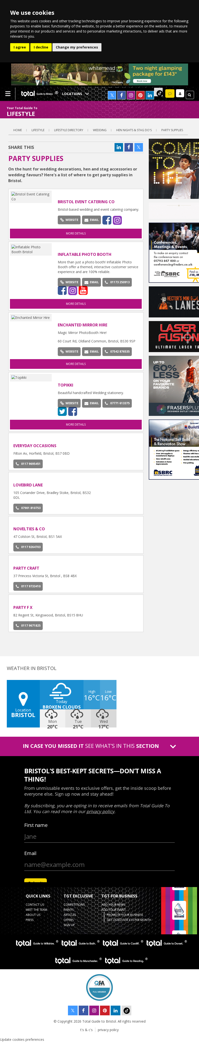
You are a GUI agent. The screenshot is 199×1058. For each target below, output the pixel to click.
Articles (70, 915)
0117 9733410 (31, 586)
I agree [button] (20, 47)
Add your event (113, 910)
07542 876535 (120, 351)
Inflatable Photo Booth (84, 254)
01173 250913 (120, 282)
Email (94, 220)
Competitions (74, 905)
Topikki (65, 385)
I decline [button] (41, 47)
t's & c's (86, 1029)
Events (69, 910)
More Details (76, 233)
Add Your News (113, 905)
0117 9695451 (31, 464)
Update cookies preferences (22, 1039)
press (29, 920)
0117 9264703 (31, 547)
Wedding (100, 130)
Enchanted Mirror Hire (82, 325)
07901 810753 (31, 508)
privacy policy (108, 1029)
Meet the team (36, 910)
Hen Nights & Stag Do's (134, 130)
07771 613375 (120, 403)
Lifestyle (38, 130)
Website (72, 220)
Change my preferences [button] (77, 47)
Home (17, 130)
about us (33, 915)
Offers (69, 920)
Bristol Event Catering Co (86, 201)
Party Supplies (172, 130)
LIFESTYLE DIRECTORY (68, 130)
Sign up (69, 925)
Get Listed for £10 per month (129, 920)
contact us (35, 905)
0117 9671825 (31, 625)
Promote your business (125, 915)
